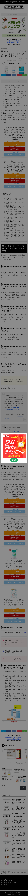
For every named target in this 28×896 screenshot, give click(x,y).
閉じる (14, 460)
